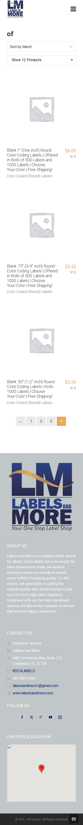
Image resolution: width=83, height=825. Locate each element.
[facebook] (22, 717)
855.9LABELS (24, 671)
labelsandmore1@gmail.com (35, 685)
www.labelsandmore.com (33, 693)
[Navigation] (73, 9)
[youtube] (50, 717)
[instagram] (60, 717)
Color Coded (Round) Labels (29, 176)
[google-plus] (41, 717)
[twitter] (31, 717)
